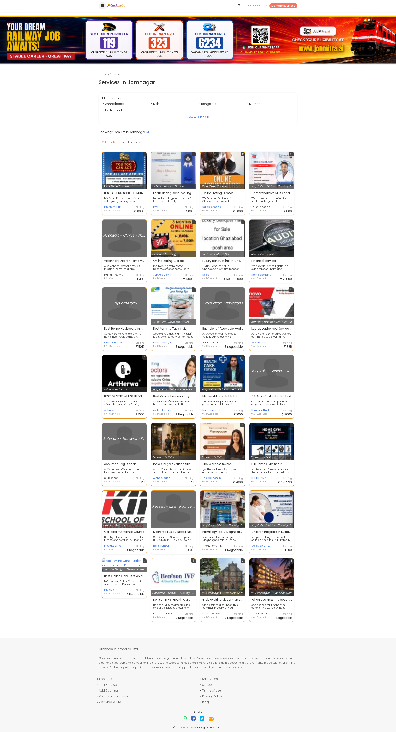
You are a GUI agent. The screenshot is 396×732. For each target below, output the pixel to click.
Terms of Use (211, 690)
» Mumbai (254, 104)
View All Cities (197, 117)
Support (208, 685)
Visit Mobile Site (110, 702)
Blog (205, 702)
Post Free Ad (108, 685)
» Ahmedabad (113, 104)
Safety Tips (210, 679)
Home (103, 74)
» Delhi (155, 104)
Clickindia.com (186, 728)
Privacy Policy (212, 696)
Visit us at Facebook (113, 696)
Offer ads (109, 142)
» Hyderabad (112, 110)
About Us (105, 679)
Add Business (109, 690)
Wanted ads (131, 142)
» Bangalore (208, 104)
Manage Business (283, 6)
